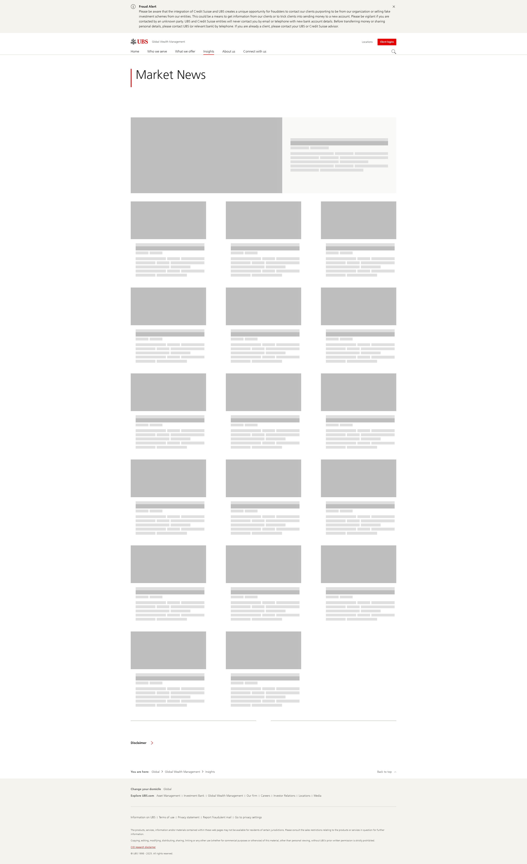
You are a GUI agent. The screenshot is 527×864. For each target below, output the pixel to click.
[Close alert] (393, 6)
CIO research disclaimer (143, 847)
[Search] (393, 51)
